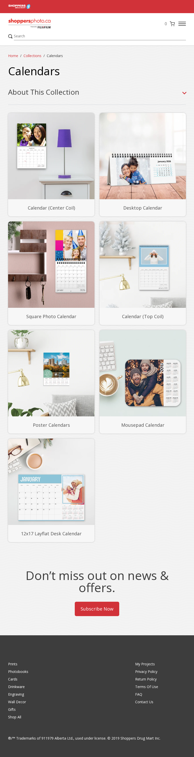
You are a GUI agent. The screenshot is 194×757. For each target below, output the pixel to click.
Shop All (14, 717)
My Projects (145, 664)
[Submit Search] (10, 36)
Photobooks (18, 671)
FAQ (138, 694)
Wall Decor (17, 701)
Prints (12, 664)
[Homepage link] (41, 23)
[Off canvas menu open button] (182, 24)
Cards (12, 679)
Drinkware (16, 686)
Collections (32, 55)
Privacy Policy (146, 671)
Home (13, 55)
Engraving (16, 694)
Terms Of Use (146, 686)
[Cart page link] (172, 23)
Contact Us (144, 701)
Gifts (12, 709)
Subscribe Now (97, 609)
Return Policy (146, 679)
